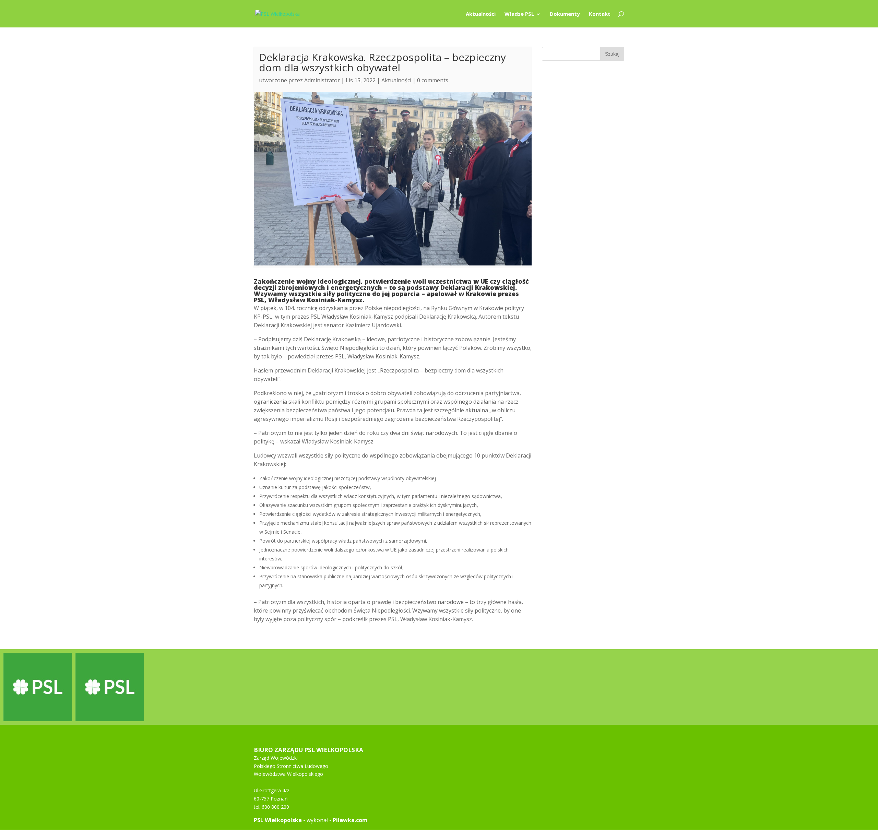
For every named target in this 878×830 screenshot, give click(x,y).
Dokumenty (565, 14)
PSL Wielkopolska (278, 820)
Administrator (322, 80)
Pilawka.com (350, 820)
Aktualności (481, 14)
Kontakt (599, 14)
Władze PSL (519, 14)
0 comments (432, 80)
